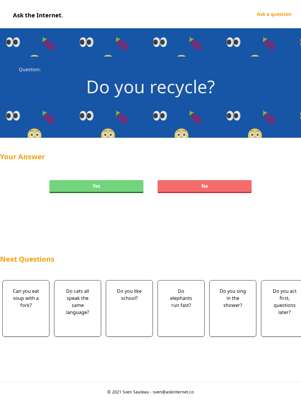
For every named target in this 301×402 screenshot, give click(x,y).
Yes (96, 186)
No (204, 186)
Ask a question (274, 14)
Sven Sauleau (136, 392)
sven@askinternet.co (173, 392)
